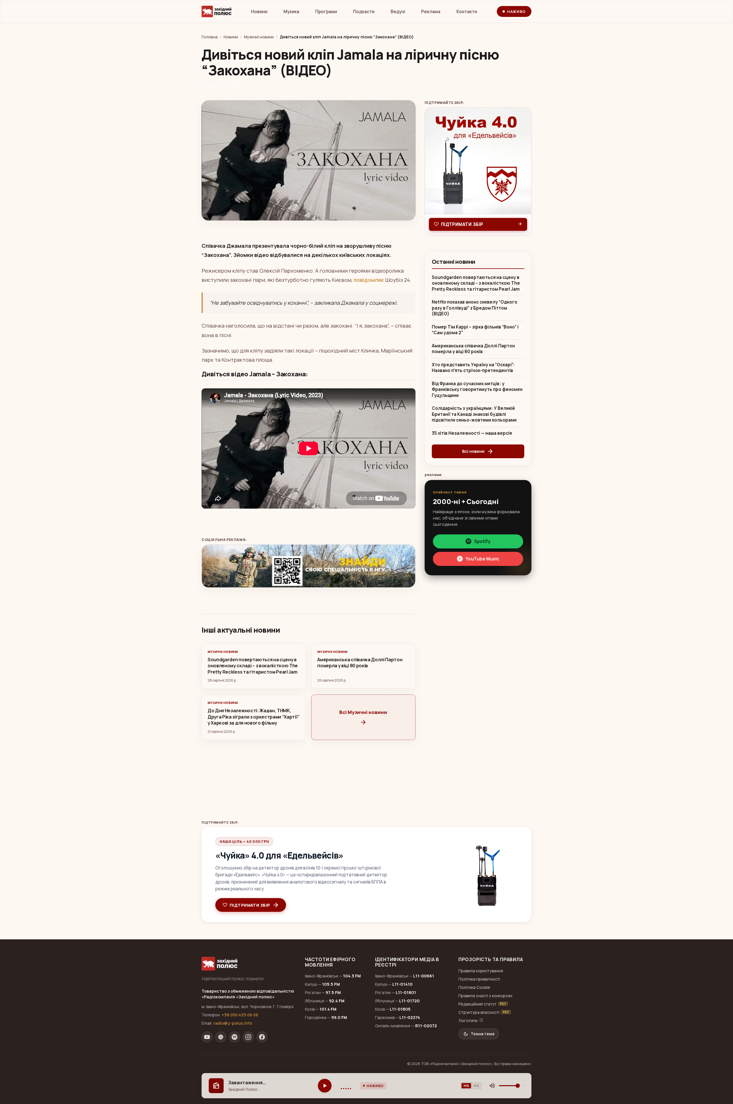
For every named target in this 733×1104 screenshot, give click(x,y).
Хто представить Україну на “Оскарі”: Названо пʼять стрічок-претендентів (473, 368)
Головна (210, 37)
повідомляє (369, 280)
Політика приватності (479, 979)
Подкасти (364, 12)
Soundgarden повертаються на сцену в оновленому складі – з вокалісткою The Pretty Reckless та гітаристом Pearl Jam (476, 283)
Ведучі (398, 12)
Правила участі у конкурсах (485, 995)
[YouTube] (207, 1037)
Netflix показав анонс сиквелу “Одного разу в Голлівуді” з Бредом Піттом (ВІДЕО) (474, 308)
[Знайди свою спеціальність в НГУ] (308, 566)
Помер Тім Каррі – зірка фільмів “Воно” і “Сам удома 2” (475, 330)
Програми (326, 12)
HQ (466, 1085)
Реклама (430, 12)
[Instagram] (248, 1037)
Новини (259, 12)
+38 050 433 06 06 (240, 1015)
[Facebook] (262, 1037)
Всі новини (478, 451)
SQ (476, 1085)
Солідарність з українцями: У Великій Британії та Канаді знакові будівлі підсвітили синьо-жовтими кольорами (474, 414)
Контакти (466, 12)
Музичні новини (259, 37)
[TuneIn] (220, 1037)
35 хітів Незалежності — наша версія (472, 433)
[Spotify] (234, 1037)
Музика (291, 12)
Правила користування (480, 970)
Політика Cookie (474, 987)
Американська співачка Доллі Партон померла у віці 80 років (473, 349)
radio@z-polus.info (232, 1023)
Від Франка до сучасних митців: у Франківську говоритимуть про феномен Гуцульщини (477, 389)
